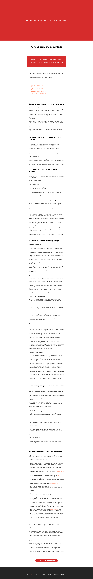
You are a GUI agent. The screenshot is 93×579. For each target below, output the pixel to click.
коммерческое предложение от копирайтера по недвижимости (45, 235)
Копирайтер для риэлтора (38, 94)
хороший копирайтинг (38, 457)
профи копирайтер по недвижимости (53, 126)
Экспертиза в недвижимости (39, 93)
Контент (55, 20)
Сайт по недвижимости (37, 85)
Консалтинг (46, 20)
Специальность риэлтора (38, 90)
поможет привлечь (60, 471)
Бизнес (31, 20)
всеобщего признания (54, 509)
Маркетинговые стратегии (38, 91)
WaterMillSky (30, 574)
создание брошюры (44, 480)
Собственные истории (37, 88)
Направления (40, 20)
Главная (27, 20)
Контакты (64, 20)
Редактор (50, 20)
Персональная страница (38, 86)
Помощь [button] (59, 20)
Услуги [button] (35, 20)
